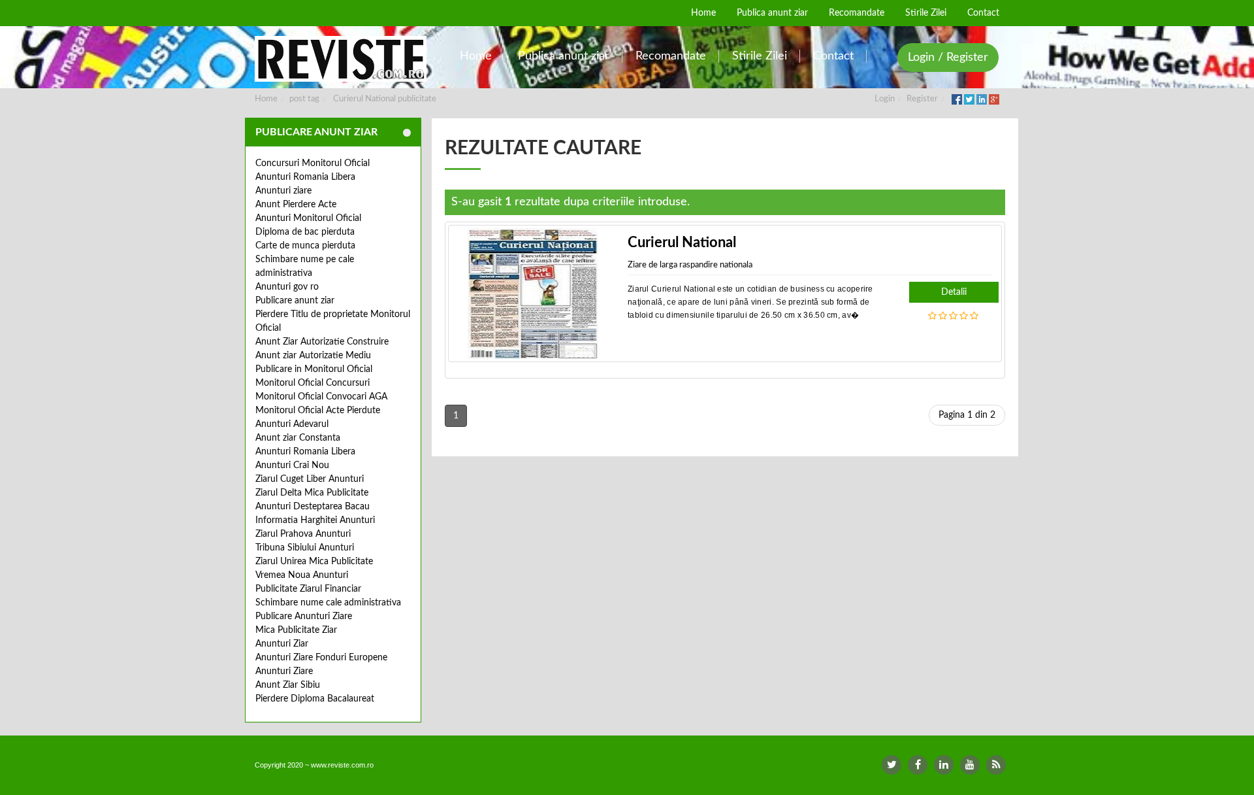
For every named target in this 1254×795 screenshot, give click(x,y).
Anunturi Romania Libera (305, 177)
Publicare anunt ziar (294, 300)
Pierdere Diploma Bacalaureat (314, 698)
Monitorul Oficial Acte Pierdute (317, 410)
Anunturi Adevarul (292, 424)
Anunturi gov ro (287, 287)
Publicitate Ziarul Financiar (308, 589)
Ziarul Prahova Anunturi (303, 534)
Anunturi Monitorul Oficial (308, 218)
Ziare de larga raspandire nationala (690, 265)
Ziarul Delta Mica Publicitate (311, 493)
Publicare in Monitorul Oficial (313, 369)
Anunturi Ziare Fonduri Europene (321, 657)
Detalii (954, 292)
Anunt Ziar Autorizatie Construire (322, 342)
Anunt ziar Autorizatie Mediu (313, 355)
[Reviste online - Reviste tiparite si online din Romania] (340, 59)
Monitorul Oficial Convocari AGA (321, 396)
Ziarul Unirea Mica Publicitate (314, 561)
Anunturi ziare (283, 190)
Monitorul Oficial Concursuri (312, 383)
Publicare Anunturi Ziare (303, 616)
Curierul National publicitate (384, 99)
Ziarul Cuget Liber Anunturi (309, 479)
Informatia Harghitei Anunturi (315, 520)
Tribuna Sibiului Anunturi (304, 547)
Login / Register (948, 57)
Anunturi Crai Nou (292, 465)
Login (885, 99)
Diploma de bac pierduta (305, 232)
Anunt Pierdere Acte (295, 204)
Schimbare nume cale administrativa (328, 602)
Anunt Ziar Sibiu (287, 685)
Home (266, 99)
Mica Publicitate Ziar (296, 630)
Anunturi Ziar (281, 644)
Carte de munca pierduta (305, 245)
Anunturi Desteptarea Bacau (312, 506)
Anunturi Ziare (284, 671)
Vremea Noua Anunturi (301, 575)
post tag (304, 99)
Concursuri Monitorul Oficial (312, 163)
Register (922, 99)
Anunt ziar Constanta (297, 438)
